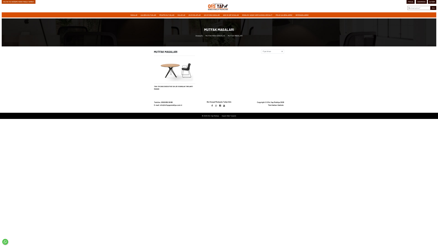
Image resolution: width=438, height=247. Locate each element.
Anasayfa (199, 36)
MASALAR (133, 15)
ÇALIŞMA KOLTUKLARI (148, 15)
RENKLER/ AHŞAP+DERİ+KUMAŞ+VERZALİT (257, 15)
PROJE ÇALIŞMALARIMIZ (284, 15)
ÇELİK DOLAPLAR (195, 15)
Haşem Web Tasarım (229, 116)
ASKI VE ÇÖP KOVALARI (231, 15)
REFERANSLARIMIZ (302, 15)
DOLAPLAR (181, 15)
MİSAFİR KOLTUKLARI (166, 15)
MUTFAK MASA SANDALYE (215, 36)
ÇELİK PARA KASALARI (212, 15)
